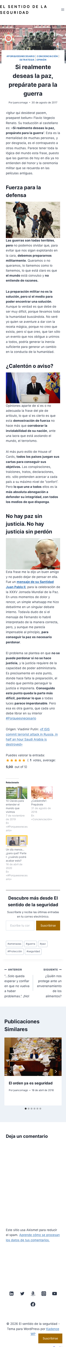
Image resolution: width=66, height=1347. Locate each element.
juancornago (20, 102)
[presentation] (33, 1057)
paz (43, 943)
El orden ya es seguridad (31, 1083)
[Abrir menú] (62, 9)
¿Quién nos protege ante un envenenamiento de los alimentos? (49, 983)
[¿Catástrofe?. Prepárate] (42, 792)
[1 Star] (8, 760)
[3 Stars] (16, 760)
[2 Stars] (12, 760)
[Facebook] (33, 1304)
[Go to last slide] (10, 1071)
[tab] (26, 1109)
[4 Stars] (20, 760)
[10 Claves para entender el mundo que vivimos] (16, 792)
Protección (15, 951)
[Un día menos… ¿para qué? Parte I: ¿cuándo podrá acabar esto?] (16, 841)
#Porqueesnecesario (21, 56)
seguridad (33, 951)
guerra (30, 943)
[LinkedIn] (11, 1293)
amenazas (14, 943)
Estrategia (27, 59)
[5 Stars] (24, 760)
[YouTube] (54, 1293)
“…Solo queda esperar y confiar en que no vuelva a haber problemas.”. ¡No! (17, 983)
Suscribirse (48, 925)
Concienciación (47, 56)
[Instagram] (43, 1293)
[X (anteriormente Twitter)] (22, 1293)
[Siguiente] (56, 1071)
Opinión (41, 59)
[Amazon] (33, 1293)
